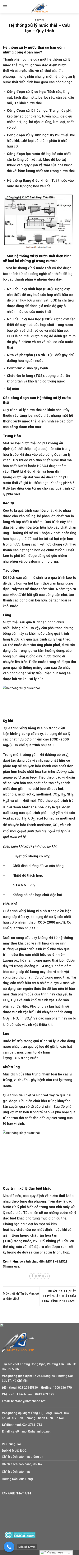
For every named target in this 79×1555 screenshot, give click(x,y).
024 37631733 (32, 1425)
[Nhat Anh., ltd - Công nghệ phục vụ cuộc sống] (39, 8)
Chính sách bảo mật (16, 1471)
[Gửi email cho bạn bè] (46, 1276)
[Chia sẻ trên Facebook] (32, 1276)
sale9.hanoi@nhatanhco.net (30, 1431)
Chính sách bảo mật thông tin (22, 1456)
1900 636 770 (62, 1387)
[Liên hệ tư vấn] (9, 1547)
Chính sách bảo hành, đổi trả (22, 1464)
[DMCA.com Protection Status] (20, 1535)
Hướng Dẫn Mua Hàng (17, 1479)
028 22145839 (28, 1387)
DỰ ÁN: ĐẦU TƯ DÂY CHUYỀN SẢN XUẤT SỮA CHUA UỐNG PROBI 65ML (58, 1296)
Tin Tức (39, 20)
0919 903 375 (44, 1394)
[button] (5, 6)
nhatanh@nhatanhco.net (28, 1401)
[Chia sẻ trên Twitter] (39, 1276)
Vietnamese (54, 1552)
